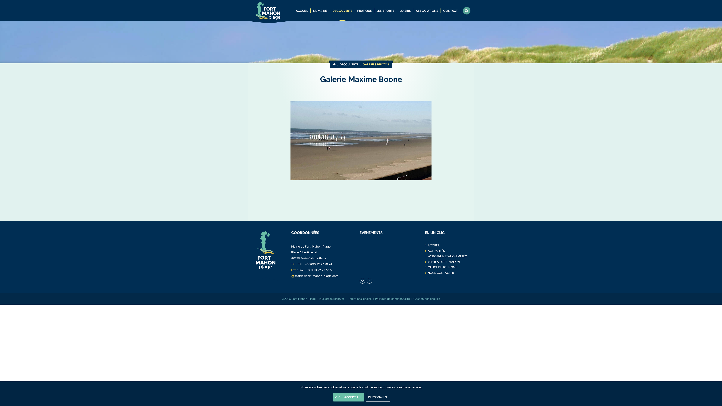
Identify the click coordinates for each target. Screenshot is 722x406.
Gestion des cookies (426, 299)
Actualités (436, 251)
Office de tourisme (442, 267)
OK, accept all (349, 397)
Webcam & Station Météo (447, 256)
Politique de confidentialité (392, 299)
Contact (450, 11)
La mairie (320, 11)
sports (385, 11)
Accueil (302, 11)
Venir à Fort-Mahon (444, 262)
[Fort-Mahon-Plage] (269, 10)
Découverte (342, 11)
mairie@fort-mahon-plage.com (316, 276)
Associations (427, 11)
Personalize (378, 397)
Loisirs (405, 11)
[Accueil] (333, 64)
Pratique (364, 11)
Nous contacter (441, 273)
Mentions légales (361, 299)
